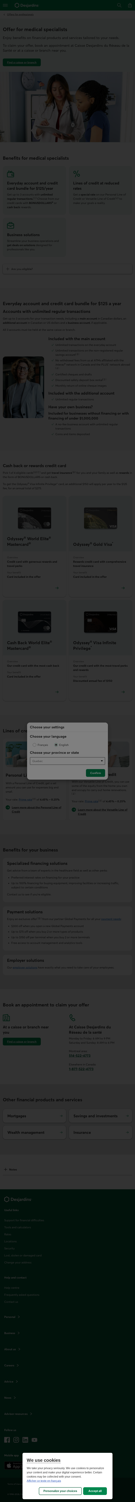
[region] (67, 1476)
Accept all (95, 1491)
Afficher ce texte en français (44, 1480)
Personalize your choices (60, 1491)
